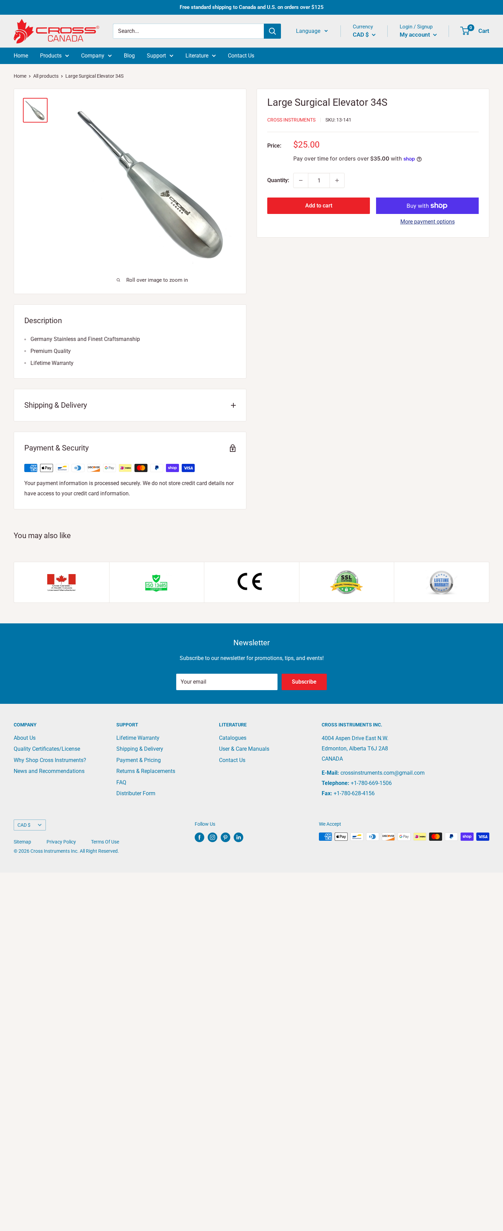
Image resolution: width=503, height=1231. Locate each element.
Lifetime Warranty (137, 738)
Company (92, 55)
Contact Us (241, 55)
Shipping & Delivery (139, 749)
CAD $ (23, 825)
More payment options (427, 221)
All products (46, 76)
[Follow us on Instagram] (212, 837)
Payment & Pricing (138, 760)
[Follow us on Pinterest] (225, 837)
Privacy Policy (61, 842)
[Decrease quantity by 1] (301, 180)
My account (415, 34)
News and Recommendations (49, 771)
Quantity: (278, 180)
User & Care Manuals (244, 749)
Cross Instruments (291, 120)
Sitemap (22, 842)
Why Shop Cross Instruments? (50, 760)
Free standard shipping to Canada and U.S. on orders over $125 (252, 7)
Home (21, 55)
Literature (196, 55)
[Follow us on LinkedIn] (238, 837)
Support (156, 55)
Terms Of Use (105, 842)
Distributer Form (135, 793)
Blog (129, 55)
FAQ (121, 782)
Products (51, 55)
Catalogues (232, 738)
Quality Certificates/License (47, 749)
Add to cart (318, 205)
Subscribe (304, 681)
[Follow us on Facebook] (199, 837)
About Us (25, 738)
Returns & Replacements (145, 771)
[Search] (272, 31)
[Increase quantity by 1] (337, 180)
